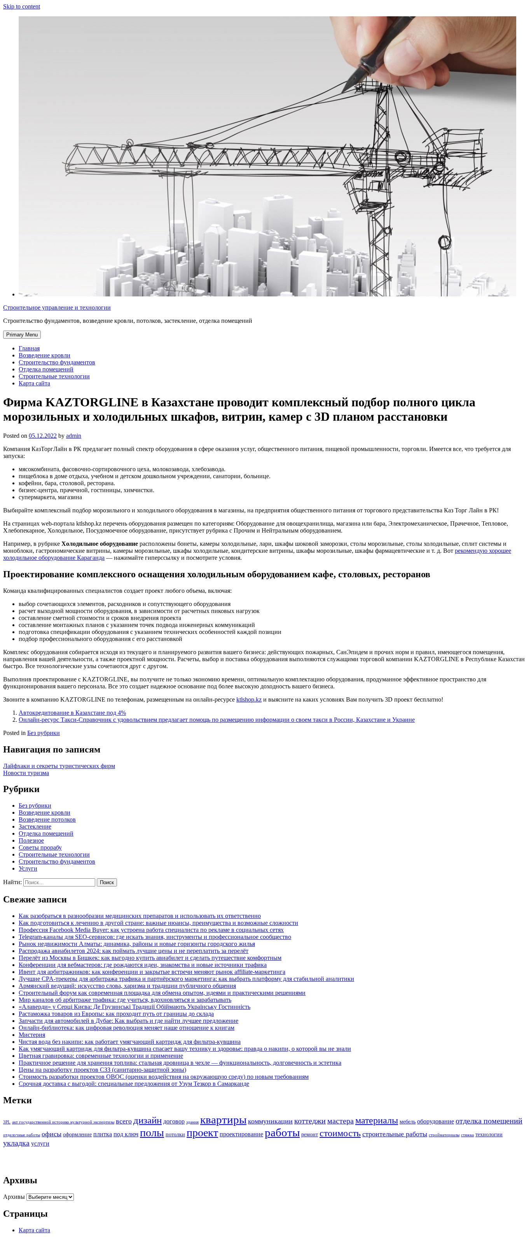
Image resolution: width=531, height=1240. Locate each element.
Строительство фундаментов (57, 362)
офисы (51, 1134)
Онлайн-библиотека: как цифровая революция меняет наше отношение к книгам (126, 1027)
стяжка (467, 1135)
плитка (102, 1134)
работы (282, 1132)
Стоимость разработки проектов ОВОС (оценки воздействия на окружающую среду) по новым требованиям (164, 1076)
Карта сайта (34, 383)
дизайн (147, 1120)
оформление (77, 1134)
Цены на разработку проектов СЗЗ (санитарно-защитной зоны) (102, 1069)
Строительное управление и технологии (57, 307)
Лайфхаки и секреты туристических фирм (59, 766)
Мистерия (32, 1034)
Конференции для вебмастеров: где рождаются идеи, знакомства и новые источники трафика (143, 964)
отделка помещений (489, 1121)
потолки (175, 1134)
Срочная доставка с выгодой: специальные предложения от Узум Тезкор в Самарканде (134, 1083)
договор (174, 1121)
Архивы (14, 1196)
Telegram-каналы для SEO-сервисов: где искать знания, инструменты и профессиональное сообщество (155, 936)
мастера (340, 1121)
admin (73, 435)
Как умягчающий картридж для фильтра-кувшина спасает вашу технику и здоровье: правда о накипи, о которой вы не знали (185, 1048)
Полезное (31, 840)
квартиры (223, 1119)
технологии (489, 1134)
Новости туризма (26, 773)
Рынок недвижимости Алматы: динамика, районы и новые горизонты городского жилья (137, 943)
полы (152, 1133)
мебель (408, 1122)
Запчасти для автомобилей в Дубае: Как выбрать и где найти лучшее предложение (128, 1020)
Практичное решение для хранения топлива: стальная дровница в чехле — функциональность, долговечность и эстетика (180, 1062)
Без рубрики (43, 733)
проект (202, 1133)
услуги (40, 1143)
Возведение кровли (44, 355)
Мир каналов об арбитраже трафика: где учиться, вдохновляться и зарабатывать (125, 999)
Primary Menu (22, 335)
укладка (16, 1143)
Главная (29, 348)
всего (124, 1121)
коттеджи (310, 1121)
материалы (376, 1120)
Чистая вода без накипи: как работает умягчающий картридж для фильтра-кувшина (130, 1041)
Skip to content (21, 6)
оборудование (435, 1121)
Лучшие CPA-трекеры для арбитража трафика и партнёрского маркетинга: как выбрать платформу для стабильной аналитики (186, 978)
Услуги (28, 868)
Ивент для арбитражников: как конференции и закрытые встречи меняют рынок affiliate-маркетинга (152, 971)
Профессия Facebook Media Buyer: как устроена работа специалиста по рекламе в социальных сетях (151, 930)
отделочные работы (21, 1135)
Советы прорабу (40, 847)
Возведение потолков (47, 819)
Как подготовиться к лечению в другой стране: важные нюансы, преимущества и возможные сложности (158, 923)
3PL (6, 1122)
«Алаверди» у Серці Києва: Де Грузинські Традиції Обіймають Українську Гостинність (134, 1006)
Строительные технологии (54, 376)
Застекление (35, 826)
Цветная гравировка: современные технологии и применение (101, 1055)
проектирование (241, 1134)
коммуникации (270, 1121)
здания (192, 1122)
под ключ (126, 1134)
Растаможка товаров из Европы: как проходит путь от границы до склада (116, 1013)
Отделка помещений (46, 369)
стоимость (340, 1133)
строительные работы (394, 1134)
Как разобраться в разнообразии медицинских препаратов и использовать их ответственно (140, 916)
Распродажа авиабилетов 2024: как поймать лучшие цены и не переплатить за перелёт (133, 950)
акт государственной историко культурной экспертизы (63, 1122)
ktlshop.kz (249, 699)
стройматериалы (444, 1135)
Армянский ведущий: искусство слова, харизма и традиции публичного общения (127, 985)
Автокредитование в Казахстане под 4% (72, 712)
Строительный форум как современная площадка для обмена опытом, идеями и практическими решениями (162, 992)
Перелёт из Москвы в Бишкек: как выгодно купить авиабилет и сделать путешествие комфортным (150, 957)
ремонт (309, 1134)
